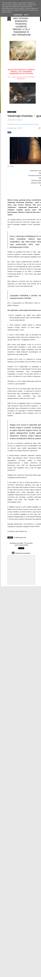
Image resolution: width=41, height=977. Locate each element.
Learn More (17, 15)
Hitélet (14, 112)
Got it (26, 15)
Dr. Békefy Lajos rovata (20, 537)
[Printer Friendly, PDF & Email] (39, 130)
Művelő (9, 112)
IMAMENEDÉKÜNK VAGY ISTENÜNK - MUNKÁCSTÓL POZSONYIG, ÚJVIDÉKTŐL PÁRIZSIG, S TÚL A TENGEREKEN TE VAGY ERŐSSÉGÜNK (21, 25)
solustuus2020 (23, 545)
